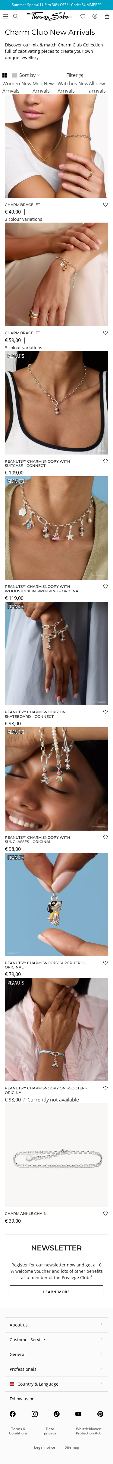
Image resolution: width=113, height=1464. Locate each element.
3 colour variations (23, 219)
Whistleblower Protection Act (88, 1431)
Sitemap (72, 1447)
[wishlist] (83, 16)
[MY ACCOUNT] (95, 16)
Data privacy (50, 1431)
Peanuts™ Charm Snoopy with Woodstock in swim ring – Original (42, 588)
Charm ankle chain (26, 1213)
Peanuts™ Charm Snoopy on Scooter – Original (46, 1090)
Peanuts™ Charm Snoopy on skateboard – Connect (35, 714)
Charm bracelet (22, 204)
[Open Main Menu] (5, 16)
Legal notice (44, 1447)
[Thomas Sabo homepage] (16, 16)
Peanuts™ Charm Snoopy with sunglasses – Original (37, 839)
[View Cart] (107, 16)
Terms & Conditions (18, 1431)
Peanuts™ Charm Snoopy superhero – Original (45, 965)
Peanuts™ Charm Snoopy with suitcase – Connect (37, 463)
